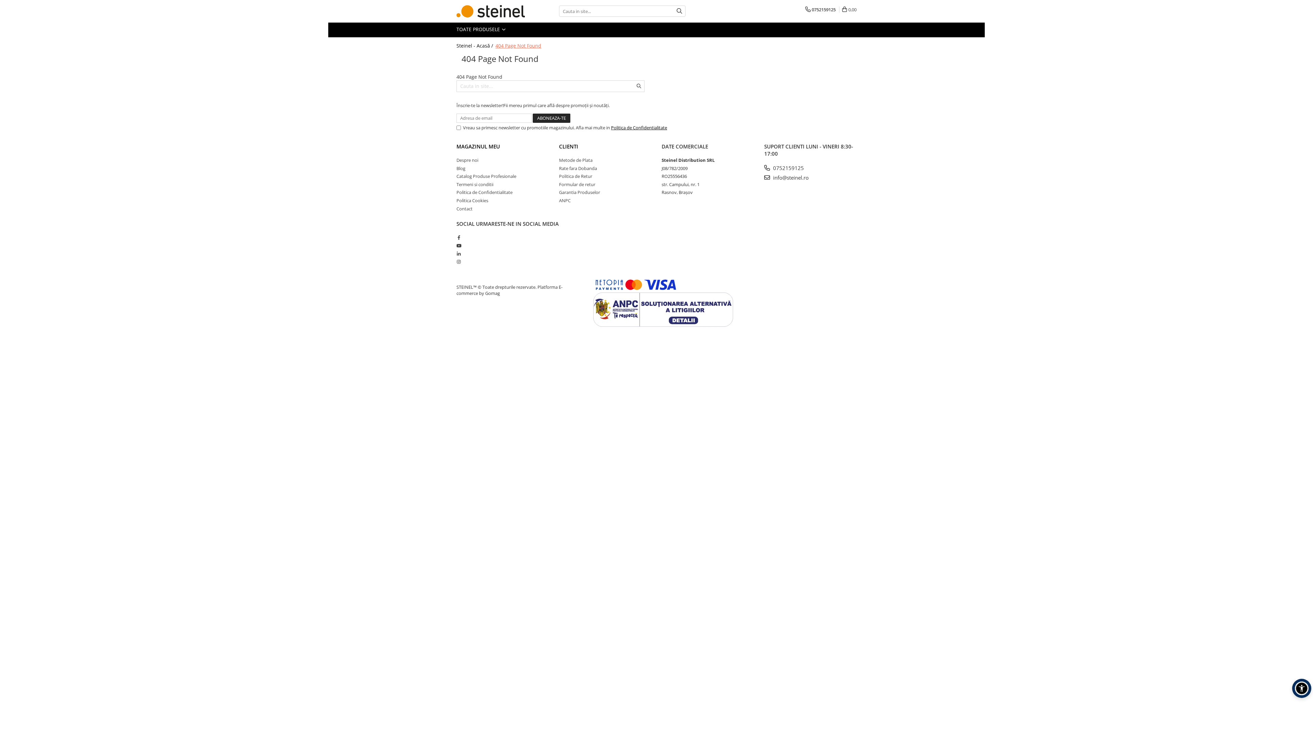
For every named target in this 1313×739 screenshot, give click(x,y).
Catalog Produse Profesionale (486, 176)
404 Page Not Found (518, 45)
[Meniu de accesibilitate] (1301, 688)
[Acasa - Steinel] (490, 11)
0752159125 (788, 168)
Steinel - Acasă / (475, 45)
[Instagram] (458, 262)
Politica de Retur (575, 176)
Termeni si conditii (474, 184)
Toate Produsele (478, 29)
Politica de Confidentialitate (639, 128)
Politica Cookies (472, 200)
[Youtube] (458, 246)
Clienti (568, 146)
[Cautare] (679, 11)
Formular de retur (577, 184)
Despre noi (467, 160)
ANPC (565, 200)
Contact (464, 209)
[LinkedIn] (458, 254)
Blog (460, 168)
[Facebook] (458, 237)
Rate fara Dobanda (578, 168)
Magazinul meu (478, 146)
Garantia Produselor (579, 192)
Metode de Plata (576, 160)
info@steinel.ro (790, 177)
